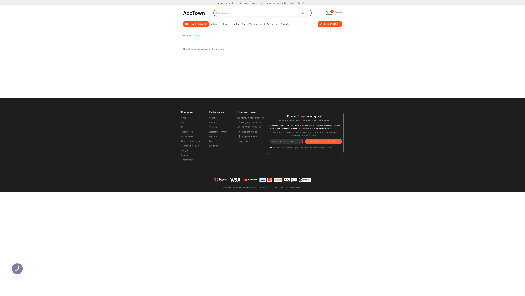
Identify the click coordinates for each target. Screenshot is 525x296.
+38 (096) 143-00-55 (250, 127)
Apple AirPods (188, 136)
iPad (183, 122)
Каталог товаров (197, 24)
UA (302, 3)
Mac (183, 127)
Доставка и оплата (248, 3)
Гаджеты (185, 155)
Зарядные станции (190, 145)
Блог (269, 3)
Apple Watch (187, 131)
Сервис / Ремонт (331, 24)
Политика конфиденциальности (237, 187)
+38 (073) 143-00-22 (250, 122)
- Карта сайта (243, 141)
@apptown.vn (249, 136)
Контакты (276, 3)
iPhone (184, 117)
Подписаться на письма (323, 141)
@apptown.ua (249, 131)
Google (184, 150)
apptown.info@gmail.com (252, 117)
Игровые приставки (190, 141)
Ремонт (227, 3)
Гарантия (262, 3)
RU (299, 3)
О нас (220, 3)
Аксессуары (187, 159)
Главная (187, 35)
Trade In (235, 3)
